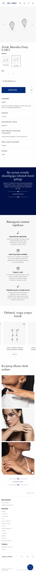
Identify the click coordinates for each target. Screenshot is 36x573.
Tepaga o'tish (30, 493)
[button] (3, 3)
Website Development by (7, 568)
